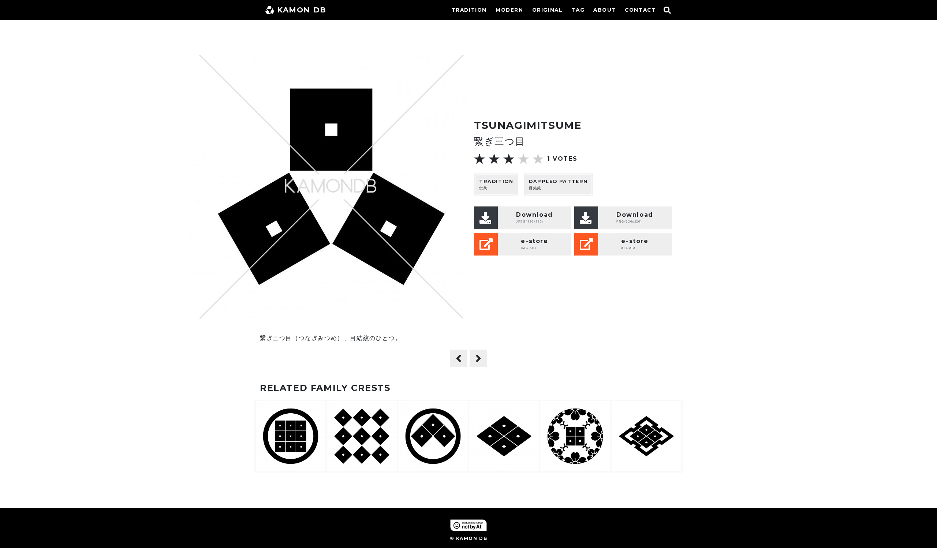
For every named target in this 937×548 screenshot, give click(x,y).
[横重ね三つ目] (458, 358)
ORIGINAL (547, 10)
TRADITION (469, 10)
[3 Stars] (508, 158)
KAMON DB (301, 9)
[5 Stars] (538, 158)
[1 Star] (479, 158)
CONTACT (640, 10)
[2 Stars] (494, 158)
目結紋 (558, 184)
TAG (578, 10)
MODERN (509, 10)
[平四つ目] (478, 358)
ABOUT (604, 10)
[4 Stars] (523, 158)
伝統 (496, 184)
